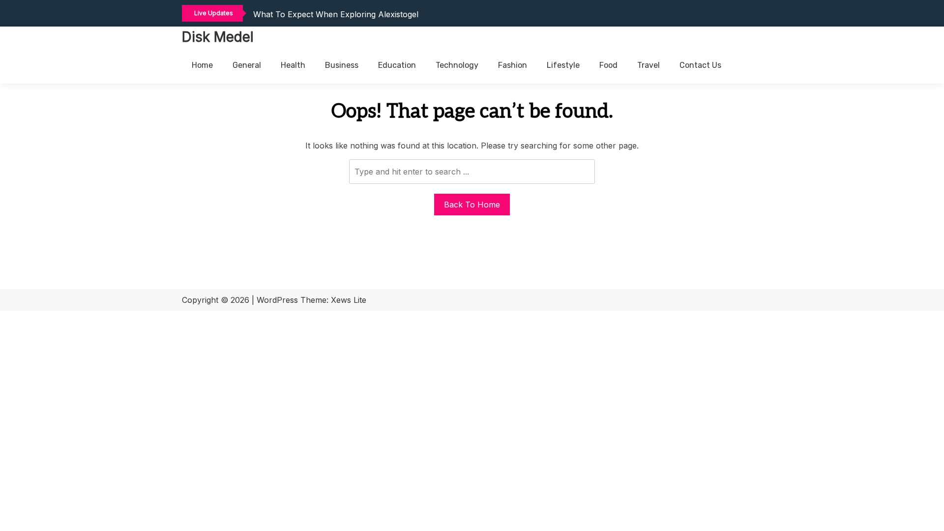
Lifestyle (563, 65)
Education (397, 65)
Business (341, 65)
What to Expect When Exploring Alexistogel (335, 14)
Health (293, 65)
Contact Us (700, 65)
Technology (457, 65)
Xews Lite (348, 300)
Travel (648, 65)
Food (608, 65)
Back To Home (472, 204)
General (247, 65)
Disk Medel (218, 37)
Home (202, 65)
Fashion (512, 65)
